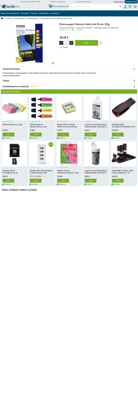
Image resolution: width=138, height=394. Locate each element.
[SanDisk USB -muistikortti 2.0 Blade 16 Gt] (123, 107)
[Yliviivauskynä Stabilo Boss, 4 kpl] (41, 107)
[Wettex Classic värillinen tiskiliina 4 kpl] (69, 153)
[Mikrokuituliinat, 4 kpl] (14, 107)
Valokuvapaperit (32, 18)
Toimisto (9, 18)
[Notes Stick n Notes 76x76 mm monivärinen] (69, 107)
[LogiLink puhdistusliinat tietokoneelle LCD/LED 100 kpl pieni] (96, 107)
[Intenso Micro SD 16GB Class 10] (14, 153)
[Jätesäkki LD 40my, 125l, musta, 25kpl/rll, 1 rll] (123, 153)
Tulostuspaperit (19, 18)
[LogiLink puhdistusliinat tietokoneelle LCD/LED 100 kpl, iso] (96, 153)
